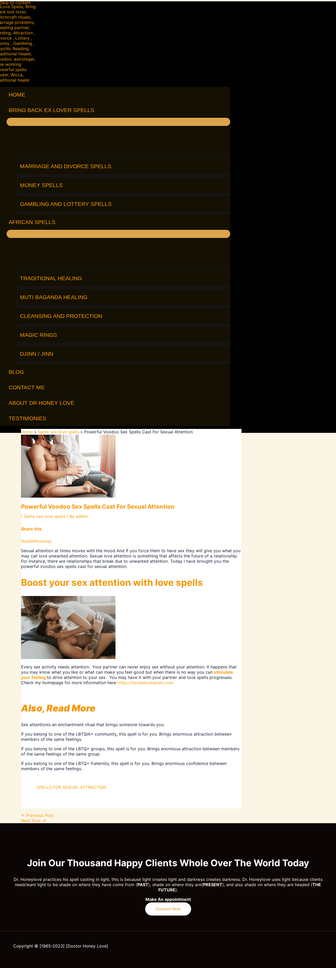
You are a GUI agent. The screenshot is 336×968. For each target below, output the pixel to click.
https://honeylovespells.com (145, 682)
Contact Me (27, 387)
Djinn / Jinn (36, 354)
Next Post (33, 820)
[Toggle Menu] (118, 122)
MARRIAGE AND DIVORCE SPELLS (65, 166)
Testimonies (27, 418)
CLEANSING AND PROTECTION (61, 316)
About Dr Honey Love (41, 403)
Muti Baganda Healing (53, 297)
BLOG (16, 372)
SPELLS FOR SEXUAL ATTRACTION (71, 787)
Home (17, 95)
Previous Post (37, 815)
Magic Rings (38, 335)
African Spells (32, 222)
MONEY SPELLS (41, 185)
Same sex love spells (44, 516)
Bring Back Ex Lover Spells (51, 110)
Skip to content (15, 2)
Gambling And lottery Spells (66, 204)
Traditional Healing (51, 278)
